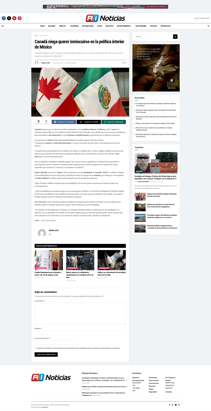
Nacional (52, 26)
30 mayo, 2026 (155, 181)
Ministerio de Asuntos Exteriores (61, 140)
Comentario (40, 301)
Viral (133, 390)
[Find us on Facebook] (4, 18)
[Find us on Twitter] (9, 18)
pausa (114, 129)
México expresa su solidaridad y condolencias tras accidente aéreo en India (80, 274)
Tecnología (135, 388)
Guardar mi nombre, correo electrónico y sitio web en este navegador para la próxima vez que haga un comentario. (78, 348)
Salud (99, 26)
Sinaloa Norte (169, 385)
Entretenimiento (124, 26)
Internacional (88, 26)
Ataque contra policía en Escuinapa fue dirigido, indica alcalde (155, 123)
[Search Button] (208, 26)
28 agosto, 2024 (58, 63)
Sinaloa (62, 26)
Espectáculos (136, 383)
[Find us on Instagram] (19, 18)
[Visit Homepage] (105, 18)
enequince (45, 407)
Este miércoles (40, 202)
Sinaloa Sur (168, 388)
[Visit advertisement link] (105, 6)
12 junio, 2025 (71, 280)
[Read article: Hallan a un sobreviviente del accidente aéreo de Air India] (112, 260)
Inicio (42, 26)
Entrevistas (166, 26)
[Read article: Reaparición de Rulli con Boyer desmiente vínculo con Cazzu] (140, 197)
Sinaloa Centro (170, 383)
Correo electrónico (42, 338)
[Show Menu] (3, 26)
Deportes (109, 26)
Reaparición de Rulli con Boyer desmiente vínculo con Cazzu (104, 386)
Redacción (46, 63)
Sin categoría (170, 377)
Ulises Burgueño (143, 181)
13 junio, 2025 (40, 278)
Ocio (133, 385)
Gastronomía (141, 26)
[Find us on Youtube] (14, 18)
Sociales (153, 26)
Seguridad (74, 26)
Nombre (38, 328)
